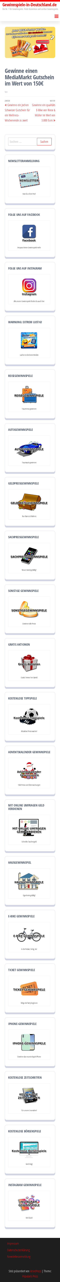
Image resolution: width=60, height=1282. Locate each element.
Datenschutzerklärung (18, 1250)
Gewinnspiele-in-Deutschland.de (29, 4)
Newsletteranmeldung (18, 1256)
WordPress (35, 1271)
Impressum (13, 1243)
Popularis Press (30, 1276)
